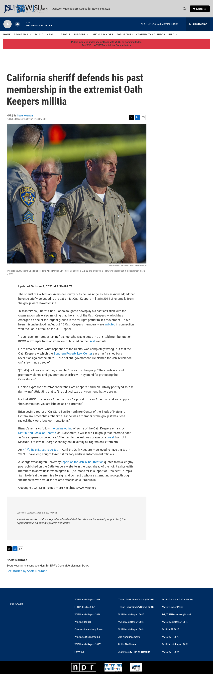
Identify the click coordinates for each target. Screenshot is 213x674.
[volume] (17, 24)
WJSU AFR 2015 (170, 629)
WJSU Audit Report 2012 (131, 614)
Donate (201, 8)
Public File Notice (127, 644)
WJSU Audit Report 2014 (131, 629)
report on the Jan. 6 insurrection (82, 462)
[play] (7, 24)
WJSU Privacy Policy (172, 607)
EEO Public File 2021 (85, 607)
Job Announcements (129, 637)
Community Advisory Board (89, 629)
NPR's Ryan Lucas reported (40, 449)
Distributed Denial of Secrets (37, 433)
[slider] (22, 24)
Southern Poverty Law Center (73, 353)
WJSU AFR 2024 (170, 652)
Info (171, 34)
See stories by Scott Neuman (27, 571)
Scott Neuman (25, 115)
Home (7, 34)
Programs (21, 34)
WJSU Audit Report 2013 (131, 622)
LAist (92, 341)
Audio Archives (103, 34)
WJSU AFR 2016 (83, 622)
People (65, 34)
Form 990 (80, 652)
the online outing (61, 428)
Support (79, 34)
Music (39, 34)
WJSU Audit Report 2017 (88, 644)
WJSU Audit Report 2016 (88, 599)
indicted (110, 324)
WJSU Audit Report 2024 (175, 644)
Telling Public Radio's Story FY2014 (136, 607)
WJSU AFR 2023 (170, 637)
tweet (110, 437)
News (50, 34)
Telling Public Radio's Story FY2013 (136, 599)
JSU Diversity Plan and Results (134, 652)
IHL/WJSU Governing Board (176, 614)
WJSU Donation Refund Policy (178, 599)
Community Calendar (150, 34)
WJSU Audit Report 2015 (175, 622)
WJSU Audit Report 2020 (88, 637)
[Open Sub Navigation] (30, 34)
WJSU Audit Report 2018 (88, 614)
